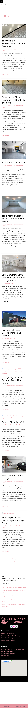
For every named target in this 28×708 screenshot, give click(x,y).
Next (14, 562)
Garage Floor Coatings (7, 633)
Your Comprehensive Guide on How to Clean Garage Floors (13, 278)
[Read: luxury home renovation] (14, 150)
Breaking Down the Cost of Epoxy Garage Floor (13, 520)
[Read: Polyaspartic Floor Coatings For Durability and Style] (14, 87)
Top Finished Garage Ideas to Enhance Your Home (13, 218)
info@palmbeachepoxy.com (8, 653)
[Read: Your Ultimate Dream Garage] (14, 464)
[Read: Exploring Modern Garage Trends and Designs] (14, 318)
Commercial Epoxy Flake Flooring (10, 636)
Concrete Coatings (10, 49)
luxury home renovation (13, 162)
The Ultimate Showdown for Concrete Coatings (14, 43)
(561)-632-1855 (5, 655)
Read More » (5, 74)
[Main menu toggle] (1, 1)
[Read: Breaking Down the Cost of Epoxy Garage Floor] (8, 513)
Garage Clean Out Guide (14, 422)
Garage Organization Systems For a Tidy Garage (12, 380)
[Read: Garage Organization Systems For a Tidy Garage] (14, 371)
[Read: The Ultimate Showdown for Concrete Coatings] (14, 30)
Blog (3, 49)
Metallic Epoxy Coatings (8, 640)
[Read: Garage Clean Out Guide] (14, 417)
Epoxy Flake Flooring (7, 638)
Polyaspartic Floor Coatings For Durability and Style (13, 100)
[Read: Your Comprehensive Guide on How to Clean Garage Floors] (14, 263)
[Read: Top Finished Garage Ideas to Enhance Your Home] (14, 204)
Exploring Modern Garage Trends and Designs (11, 333)
